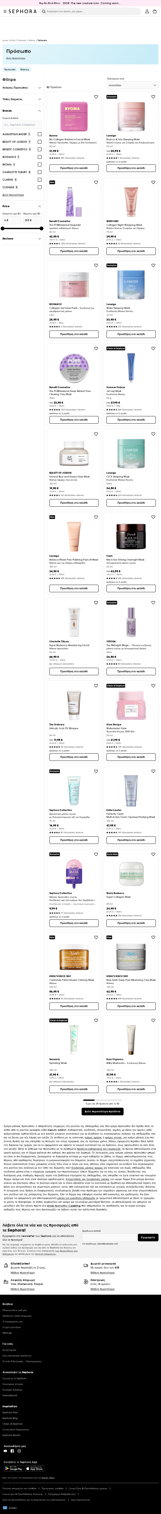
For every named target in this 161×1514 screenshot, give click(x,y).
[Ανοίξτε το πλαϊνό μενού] (5, 11)
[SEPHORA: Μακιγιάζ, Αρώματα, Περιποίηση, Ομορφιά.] (23, 11)
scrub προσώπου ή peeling (64, 1205)
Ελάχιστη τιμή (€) (11, 213)
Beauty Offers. (48, 1478)
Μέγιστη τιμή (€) (31, 213)
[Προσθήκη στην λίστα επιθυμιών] (96, 96)
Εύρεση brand (10, 118)
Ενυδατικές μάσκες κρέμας (88, 1167)
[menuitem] (147, 11)
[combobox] (132, 85)
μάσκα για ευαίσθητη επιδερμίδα (76, 1198)
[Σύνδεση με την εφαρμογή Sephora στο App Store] (34, 1468)
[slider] (2, 228)
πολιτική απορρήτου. (46, 1254)
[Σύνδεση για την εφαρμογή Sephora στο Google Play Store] (13, 1468)
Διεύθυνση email (91, 1230)
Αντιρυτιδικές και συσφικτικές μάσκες (87, 1179)
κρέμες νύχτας (113, 1137)
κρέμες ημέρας (93, 1137)
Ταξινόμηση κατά (115, 78)
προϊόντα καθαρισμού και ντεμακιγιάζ (99, 1148)
